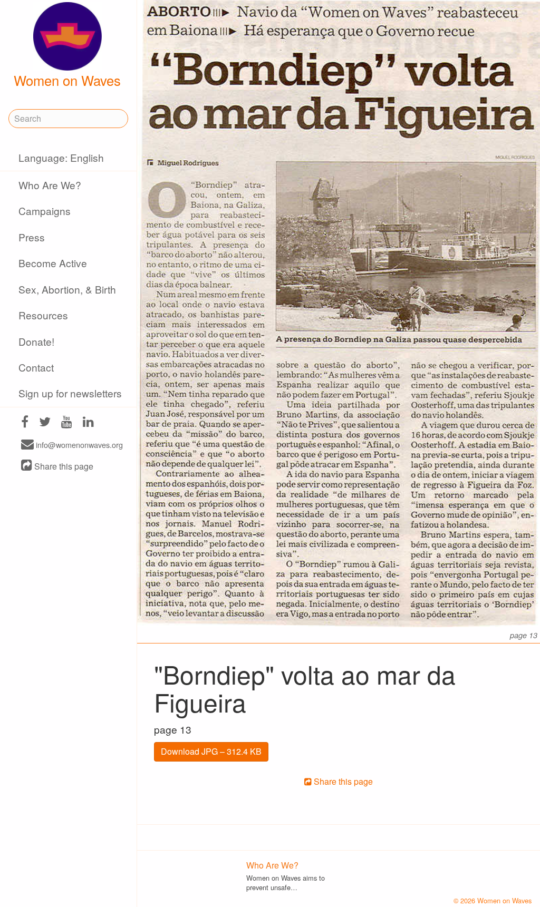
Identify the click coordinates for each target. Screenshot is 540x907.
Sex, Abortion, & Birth (67, 289)
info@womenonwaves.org (78, 445)
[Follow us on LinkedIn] (88, 423)
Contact (36, 367)
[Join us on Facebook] (25, 423)
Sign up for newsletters (70, 393)
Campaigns (44, 210)
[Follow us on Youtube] (66, 423)
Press (31, 237)
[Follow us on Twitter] (45, 423)
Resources (43, 315)
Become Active (52, 263)
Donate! (36, 341)
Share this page (62, 466)
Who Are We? (49, 185)
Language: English (61, 157)
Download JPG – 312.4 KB (211, 751)
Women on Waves (67, 80)
